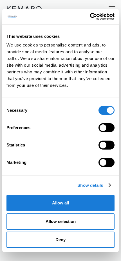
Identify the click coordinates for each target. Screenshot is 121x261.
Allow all (60, 203)
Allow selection (61, 221)
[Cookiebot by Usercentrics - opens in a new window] (90, 16)
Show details (90, 185)
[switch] (106, 127)
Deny (60, 239)
